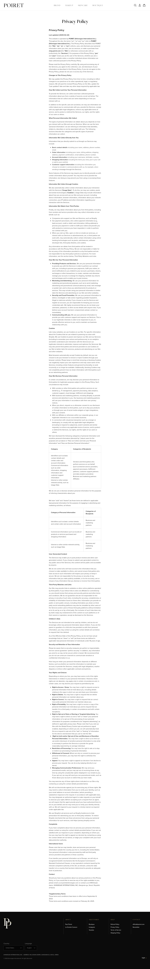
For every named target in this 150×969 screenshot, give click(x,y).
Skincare (83, 5)
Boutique (97, 5)
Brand (57, 5)
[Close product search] (135, 5)
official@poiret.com (138, 924)
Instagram (92, 927)
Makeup (69, 5)
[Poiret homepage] (14, 5)
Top (143, 958)
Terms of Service (116, 930)
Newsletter (136, 927)
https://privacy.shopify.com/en (84, 820)
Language (28, 943)
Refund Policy (115, 924)
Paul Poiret (68, 924)
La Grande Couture (71, 927)
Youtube (91, 930)
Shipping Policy (115, 933)
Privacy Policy (115, 927)
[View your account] (139, 5)
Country (6, 943)
